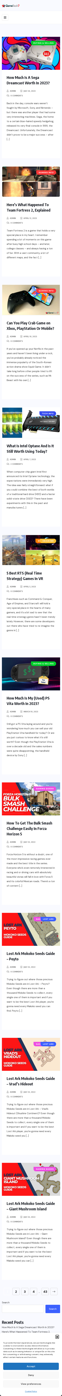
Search (6, 1302)
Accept (31, 1366)
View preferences (31, 1384)
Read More (20, 149)
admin (13, 91)
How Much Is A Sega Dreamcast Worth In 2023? (28, 1327)
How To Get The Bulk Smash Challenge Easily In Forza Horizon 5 (29, 828)
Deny (31, 1375)
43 (45, 1292)
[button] (57, 1336)
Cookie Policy (31, 1391)
